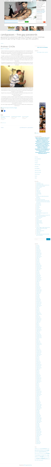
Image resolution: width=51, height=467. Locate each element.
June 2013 (37, 357)
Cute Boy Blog (38, 192)
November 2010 (38, 392)
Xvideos (36, 176)
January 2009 (38, 416)
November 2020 (38, 290)
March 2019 (38, 312)
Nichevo (37, 219)
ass (41, 448)
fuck (44, 450)
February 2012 (38, 375)
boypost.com (38, 190)
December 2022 (38, 265)
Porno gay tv (37, 166)
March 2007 (38, 441)
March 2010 (38, 401)
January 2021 (38, 288)
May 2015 (37, 339)
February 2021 (38, 287)
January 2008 (38, 430)
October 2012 (38, 366)
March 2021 (38, 286)
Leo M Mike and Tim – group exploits (26, 127)
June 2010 (37, 397)
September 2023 (39, 256)
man (39, 455)
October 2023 (38, 255)
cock (37, 450)
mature (41, 455)
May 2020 (37, 296)
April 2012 (37, 373)
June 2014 (37, 345)
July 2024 (37, 245)
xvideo (36, 177)
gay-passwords (38, 211)
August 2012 (38, 368)
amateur (38, 448)
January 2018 (38, 317)
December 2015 (38, 335)
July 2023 (37, 258)
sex (39, 456)
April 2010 (37, 400)
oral (46, 455)
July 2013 (37, 356)
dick (41, 450)
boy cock (37, 189)
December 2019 (38, 302)
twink (43, 459)
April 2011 (37, 386)
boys (35, 450)
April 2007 (37, 440)
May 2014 (37, 346)
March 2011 (38, 387)
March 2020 (38, 298)
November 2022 (38, 266)
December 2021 (38, 277)
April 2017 (37, 325)
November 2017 (38, 319)
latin (37, 455)
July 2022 (37, 270)
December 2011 (38, 377)
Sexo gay (36, 162)
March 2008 (38, 427)
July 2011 (37, 383)
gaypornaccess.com (37, 453)
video (35, 460)
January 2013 (38, 363)
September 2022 (39, 268)
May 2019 (37, 309)
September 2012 (39, 367)
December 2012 (38, 364)
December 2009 (38, 404)
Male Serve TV (38, 218)
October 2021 (38, 278)
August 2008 (38, 422)
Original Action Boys (39, 222)
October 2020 (38, 292)
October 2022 (38, 267)
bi (47, 448)
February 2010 (38, 402)
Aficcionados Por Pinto (39, 183)
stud (37, 458)
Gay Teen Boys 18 (39, 210)
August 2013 (38, 355)
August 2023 (38, 257)
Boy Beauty (38, 188)
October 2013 (38, 353)
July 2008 (37, 423)
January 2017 (38, 326)
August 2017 (38, 322)
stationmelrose (38, 229)
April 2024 (37, 248)
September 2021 (39, 279)
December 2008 (38, 417)
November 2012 (38, 365)
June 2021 (37, 283)
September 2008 (39, 421)
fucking (46, 450)
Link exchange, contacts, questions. (42, 52)
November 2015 (38, 336)
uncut (49, 458)
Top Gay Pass (38, 231)
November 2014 (38, 343)
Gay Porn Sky (38, 209)
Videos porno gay (37, 164)
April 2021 (37, 285)
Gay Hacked (38, 207)
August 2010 (38, 395)
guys (45, 453)
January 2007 (38, 443)
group (43, 453)
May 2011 (37, 385)
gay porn (47, 451)
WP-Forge (25, 465)
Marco (2, 127)
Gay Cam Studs (38, 205)
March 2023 (38, 263)
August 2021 (38, 280)
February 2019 (38, 313)
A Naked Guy (38, 182)
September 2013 (39, 354)
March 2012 (38, 374)
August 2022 (38, 269)
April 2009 (37, 413)
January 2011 (38, 390)
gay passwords (42, 451)
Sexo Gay (36, 156)
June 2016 (37, 332)
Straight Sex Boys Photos (40, 230)
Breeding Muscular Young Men (16, 116)
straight (42, 456)
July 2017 (37, 323)
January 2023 (38, 264)
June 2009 (37, 411)
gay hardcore (37, 451)
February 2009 (38, 415)
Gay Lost (37, 208)
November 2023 (38, 254)
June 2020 (37, 295)
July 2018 (37, 315)
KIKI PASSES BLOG (39, 217)
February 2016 (38, 334)
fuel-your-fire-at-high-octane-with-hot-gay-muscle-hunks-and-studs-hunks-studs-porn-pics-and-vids (43, 201)
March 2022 (38, 274)
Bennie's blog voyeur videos (40, 186)
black (48, 448)
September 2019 (39, 305)
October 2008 (38, 420)
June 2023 (37, 259)
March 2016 (38, 333)
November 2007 (38, 432)
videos (37, 460)
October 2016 (38, 328)
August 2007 (38, 435)
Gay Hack (37, 206)
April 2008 (37, 426)
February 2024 (38, 250)
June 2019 (37, 308)
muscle (45, 455)
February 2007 (38, 442)
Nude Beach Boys (39, 220)
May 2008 (37, 425)
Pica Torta (37, 225)
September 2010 (39, 394)
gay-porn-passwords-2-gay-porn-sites (42, 212)
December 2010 (38, 391)
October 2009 (38, 406)
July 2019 (37, 307)
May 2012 (37, 372)
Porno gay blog (37, 168)
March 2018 (38, 316)
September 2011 (39, 381)
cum (39, 450)
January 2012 (38, 376)
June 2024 (37, 246)
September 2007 (39, 434)
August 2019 (38, 306)
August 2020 (38, 293)
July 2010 (37, 396)
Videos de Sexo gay (38, 172)
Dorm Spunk (38, 198)
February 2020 (38, 299)
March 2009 (38, 414)
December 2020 (38, 289)
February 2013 (38, 362)
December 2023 (38, 253)
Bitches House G (39, 187)
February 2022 (38, 275)
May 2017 (37, 324)
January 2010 (38, 403)
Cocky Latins (38, 191)
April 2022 (37, 273)
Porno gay (36, 160)
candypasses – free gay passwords (19, 34)
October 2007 (38, 433)
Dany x (37, 195)
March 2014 (38, 348)
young (39, 460)
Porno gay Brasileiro (38, 158)
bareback (45, 448)
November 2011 (38, 378)
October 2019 (38, 304)
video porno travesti (38, 170)
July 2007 (37, 436)
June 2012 (37, 371)
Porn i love (38, 226)
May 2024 (37, 247)
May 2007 (37, 439)
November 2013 (38, 352)
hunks (35, 455)
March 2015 (38, 341)
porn (38, 456)
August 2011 (38, 382)
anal (40, 448)
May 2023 (37, 260)
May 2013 (37, 358)
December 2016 (38, 327)
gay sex (42, 453)
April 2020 (37, 297)
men (43, 455)
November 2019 (38, 303)
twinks (46, 458)
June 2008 (37, 424)
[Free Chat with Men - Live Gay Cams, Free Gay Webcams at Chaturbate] (25, 28)
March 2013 (38, 361)
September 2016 (39, 329)
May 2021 (37, 284)
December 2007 (38, 431)
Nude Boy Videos (39, 221)
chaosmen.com (4, 122)
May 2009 (37, 412)
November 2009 (38, 405)
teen (40, 458)
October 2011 (38, 380)
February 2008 (38, 429)
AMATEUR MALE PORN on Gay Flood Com (42, 185)
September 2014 (39, 344)
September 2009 (39, 407)
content (2, 43)
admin (8, 48)
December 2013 (38, 351)
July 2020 (37, 294)
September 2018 (39, 314)
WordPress (30, 465)
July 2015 (37, 338)
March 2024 (38, 249)
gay (48, 450)
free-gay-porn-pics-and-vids (40, 199)
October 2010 (38, 393)
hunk (47, 453)
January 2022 (38, 276)
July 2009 (37, 410)
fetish (43, 450)
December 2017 (38, 318)
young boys (41, 460)
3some (36, 448)
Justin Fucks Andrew (25, 116)
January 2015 (38, 342)
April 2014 (37, 347)
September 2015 (39, 337)
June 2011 (37, 384)
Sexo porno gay (37, 174)
